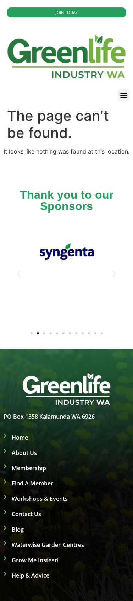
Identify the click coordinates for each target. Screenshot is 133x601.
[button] (123, 95)
